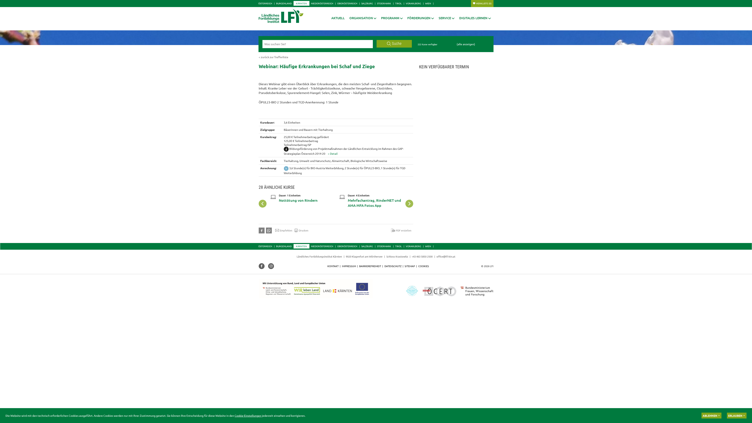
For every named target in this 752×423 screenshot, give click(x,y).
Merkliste (484, 3)
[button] (363, 18)
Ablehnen (710, 415)
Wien (428, 3)
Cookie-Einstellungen (248, 415)
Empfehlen (286, 230)
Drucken (303, 230)
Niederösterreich (322, 3)
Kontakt (333, 266)
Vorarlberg (413, 3)
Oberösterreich (347, 3)
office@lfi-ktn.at (446, 256)
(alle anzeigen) (466, 44)
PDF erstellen (403, 230)
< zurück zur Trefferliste (273, 57)
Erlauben (735, 415)
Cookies (423, 266)
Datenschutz (392, 266)
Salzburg (367, 3)
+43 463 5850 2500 (422, 256)
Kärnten (301, 3)
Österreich (265, 3)
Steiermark (384, 3)
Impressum (349, 266)
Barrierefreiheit (370, 266)
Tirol (398, 3)
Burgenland (284, 3)
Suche (396, 43)
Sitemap (410, 266)
